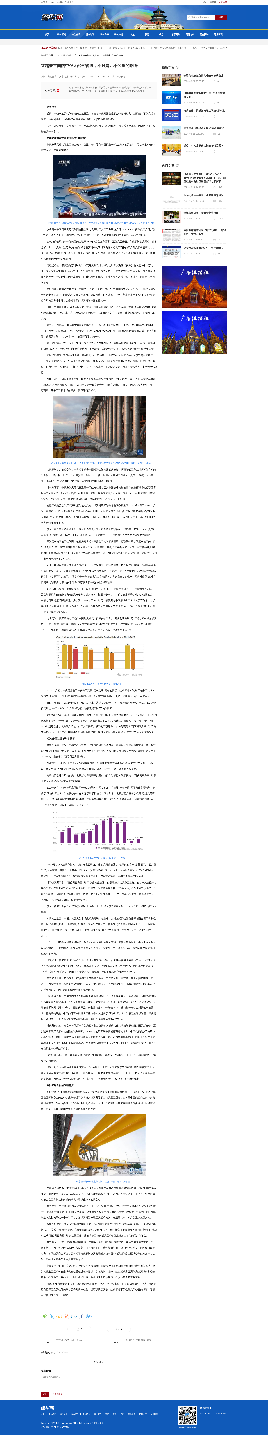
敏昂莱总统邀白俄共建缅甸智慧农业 (203, 75)
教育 (147, 34)
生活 (161, 34)
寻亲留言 (218, 34)
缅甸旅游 (118, 34)
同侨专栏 (190, 34)
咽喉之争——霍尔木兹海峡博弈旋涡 (203, 195)
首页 (47, 34)
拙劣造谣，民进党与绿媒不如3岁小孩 (117, 48)
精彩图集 (175, 34)
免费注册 (222, 2)
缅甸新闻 (61, 34)
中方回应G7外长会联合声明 (69, 1340)
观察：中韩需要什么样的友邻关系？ (200, 48)
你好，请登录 (210, 2)
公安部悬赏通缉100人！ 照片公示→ (203, 248)
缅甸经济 (104, 34)
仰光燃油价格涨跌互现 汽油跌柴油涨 (158, 48)
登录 (45, 1394)
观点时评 (90, 34)
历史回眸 (204, 34)
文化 (133, 34)
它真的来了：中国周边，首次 (137, 1340)
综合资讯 (75, 34)
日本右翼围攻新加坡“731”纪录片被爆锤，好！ (70, 48)
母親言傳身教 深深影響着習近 (201, 212)
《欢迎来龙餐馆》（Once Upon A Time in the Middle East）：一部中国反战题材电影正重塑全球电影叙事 (205, 178)
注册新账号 (57, 1394)
